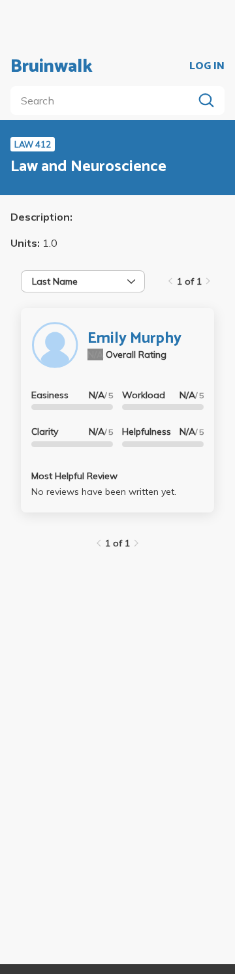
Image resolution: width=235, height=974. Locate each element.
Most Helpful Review (74, 476)
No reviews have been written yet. (103, 491)
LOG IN (207, 66)
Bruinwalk (51, 66)
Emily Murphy (134, 338)
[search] (104, 100)
